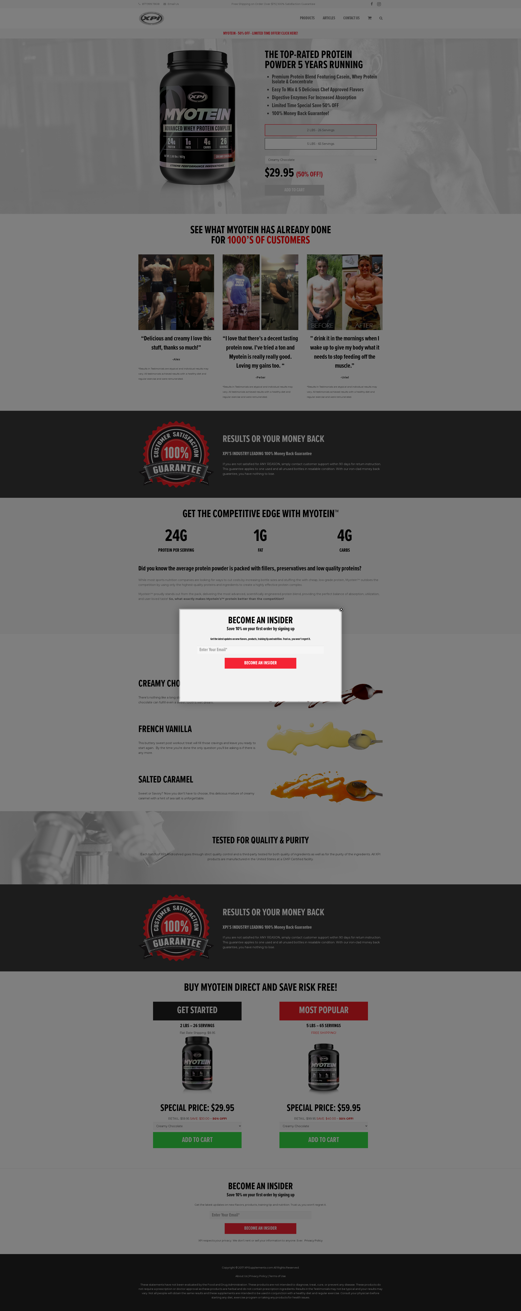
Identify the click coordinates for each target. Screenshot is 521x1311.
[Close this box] (341, 609)
